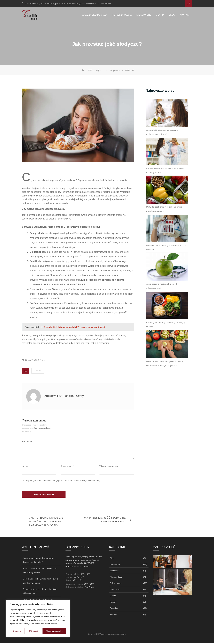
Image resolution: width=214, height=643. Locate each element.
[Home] (83, 70)
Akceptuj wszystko (54, 631)
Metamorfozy (116, 577)
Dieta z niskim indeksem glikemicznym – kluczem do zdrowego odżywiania (164, 363)
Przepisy (114, 608)
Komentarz (27, 441)
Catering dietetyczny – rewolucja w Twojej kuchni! (165, 324)
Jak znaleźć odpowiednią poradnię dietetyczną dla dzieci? (162, 132)
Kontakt (185, 15)
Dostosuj (17, 631)
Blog (172, 15)
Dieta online (143, 15)
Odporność (115, 589)
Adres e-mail (67, 466)
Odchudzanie (116, 583)
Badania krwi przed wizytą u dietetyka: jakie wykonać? (166, 247)
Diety (112, 558)
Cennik (160, 15)
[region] (38, 618)
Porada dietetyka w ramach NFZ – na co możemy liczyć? (165, 170)
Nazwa (25, 466)
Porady (38, 371)
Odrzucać (33, 631)
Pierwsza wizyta (122, 15)
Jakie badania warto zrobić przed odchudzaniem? (161, 286)
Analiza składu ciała (94, 15)
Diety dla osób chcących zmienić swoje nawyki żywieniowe (164, 209)
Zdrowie (113, 614)
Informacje (115, 564)
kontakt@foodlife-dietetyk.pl (84, 3)
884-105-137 (106, 3)
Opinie (113, 596)
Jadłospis (114, 570)
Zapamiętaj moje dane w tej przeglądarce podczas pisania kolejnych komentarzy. (63, 480)
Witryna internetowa (108, 466)
